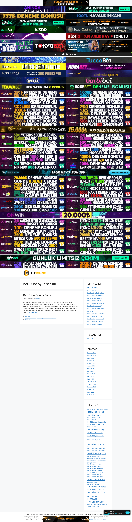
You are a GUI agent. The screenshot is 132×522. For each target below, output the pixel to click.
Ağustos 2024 (91, 381)
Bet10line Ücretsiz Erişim (95, 316)
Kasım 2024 (91, 374)
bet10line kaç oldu (95, 444)
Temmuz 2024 (91, 384)
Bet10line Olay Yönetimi (94, 300)
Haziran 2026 (91, 355)
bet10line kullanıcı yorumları (96, 451)
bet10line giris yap (95, 429)
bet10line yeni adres (96, 486)
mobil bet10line (102, 504)
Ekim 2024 (90, 376)
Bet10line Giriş (91, 290)
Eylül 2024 (90, 379)
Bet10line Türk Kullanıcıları (95, 298)
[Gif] (66, 129)
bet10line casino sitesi (96, 424)
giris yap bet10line (95, 502)
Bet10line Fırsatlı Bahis (37, 295)
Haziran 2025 (91, 361)
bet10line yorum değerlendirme (93, 494)
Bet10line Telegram (95, 472)
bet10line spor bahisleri (94, 466)
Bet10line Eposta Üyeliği (94, 306)
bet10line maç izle (96, 453)
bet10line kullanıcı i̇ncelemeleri (96, 448)
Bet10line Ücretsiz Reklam (95, 321)
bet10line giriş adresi (95, 435)
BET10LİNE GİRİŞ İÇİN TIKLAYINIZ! (66, 54)
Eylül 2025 (90, 358)
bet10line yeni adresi (95, 489)
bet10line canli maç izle (96, 422)
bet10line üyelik (52, 318)
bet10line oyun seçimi (42, 318)
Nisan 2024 (90, 392)
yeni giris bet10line (93, 506)
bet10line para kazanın (101, 460)
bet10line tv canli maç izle (95, 477)
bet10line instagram (93, 440)
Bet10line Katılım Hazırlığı (95, 295)
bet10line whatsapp (93, 484)
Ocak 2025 (90, 368)
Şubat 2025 (91, 366)
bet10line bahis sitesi (93, 417)
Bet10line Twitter (96, 479)
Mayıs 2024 (91, 389)
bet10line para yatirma (91, 462)
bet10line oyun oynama (91, 460)
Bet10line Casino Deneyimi (95, 303)
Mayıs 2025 (90, 363)
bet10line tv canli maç (94, 475)
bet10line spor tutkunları (95, 468)
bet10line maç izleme (94, 456)
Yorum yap (28, 319)
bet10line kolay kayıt (91, 446)
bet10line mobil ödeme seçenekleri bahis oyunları (96, 458)
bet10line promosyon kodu (95, 464)
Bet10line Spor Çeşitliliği (94, 324)
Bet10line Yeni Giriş (96, 492)
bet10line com (91, 427)
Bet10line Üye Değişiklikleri (95, 293)
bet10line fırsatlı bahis (30, 318)
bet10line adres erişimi (101, 409)
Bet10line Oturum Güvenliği (95, 308)
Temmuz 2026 (91, 353)
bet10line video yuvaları (92, 482)
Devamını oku (33, 312)
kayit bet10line (91, 504)
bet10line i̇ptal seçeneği (92, 441)
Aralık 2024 (90, 371)
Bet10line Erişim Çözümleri (95, 319)
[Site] (33, 93)
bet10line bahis (94, 415)
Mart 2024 (90, 394)
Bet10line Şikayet (94, 499)
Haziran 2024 (91, 387)
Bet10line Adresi (92, 287)
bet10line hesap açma (91, 437)
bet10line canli (91, 419)
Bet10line (27, 316)
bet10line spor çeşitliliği (94, 470)
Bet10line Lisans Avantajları (95, 314)
